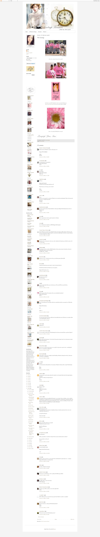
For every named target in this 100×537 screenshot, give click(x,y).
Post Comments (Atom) (45, 521)
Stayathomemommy (42, 207)
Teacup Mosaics (42, 345)
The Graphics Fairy (30, 226)
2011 (28, 384)
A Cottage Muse (30, 187)
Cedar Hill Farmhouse (29, 243)
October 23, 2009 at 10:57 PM (44, 243)
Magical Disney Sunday (31, 417)
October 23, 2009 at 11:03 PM (44, 253)
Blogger (54, 529)
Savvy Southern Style (30, 264)
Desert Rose (41, 256)
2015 (28, 378)
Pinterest (44, 31)
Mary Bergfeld (41, 353)
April (29, 445)
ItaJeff (40, 385)
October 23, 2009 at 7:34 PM (44, 203)
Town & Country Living (30, 215)
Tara (28, 51)
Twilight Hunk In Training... (31, 400)
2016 (28, 376)
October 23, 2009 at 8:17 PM (44, 219)
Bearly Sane (41, 502)
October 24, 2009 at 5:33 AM (44, 287)
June (29, 441)
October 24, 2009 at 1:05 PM (44, 350)
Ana (40, 361)
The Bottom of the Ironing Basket (30, 340)
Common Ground (30, 95)
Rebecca (40, 421)
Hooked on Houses (30, 245)
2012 (28, 383)
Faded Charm (29, 286)
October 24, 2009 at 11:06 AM (44, 333)
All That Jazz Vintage (32, 31)
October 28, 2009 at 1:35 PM (44, 507)
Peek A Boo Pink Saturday (31, 426)
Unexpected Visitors (30, 423)
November (30, 391)
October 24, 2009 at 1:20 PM (44, 358)
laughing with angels (29, 317)
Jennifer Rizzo (29, 218)
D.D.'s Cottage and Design (30, 325)
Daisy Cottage (29, 209)
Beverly (40, 263)
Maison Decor (29, 272)
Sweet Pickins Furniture (29, 239)
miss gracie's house (30, 201)
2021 (28, 374)
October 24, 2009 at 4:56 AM (44, 279)
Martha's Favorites (42, 472)
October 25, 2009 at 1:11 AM (44, 428)
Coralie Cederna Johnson (43, 330)
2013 (28, 381)
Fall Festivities (30, 421)
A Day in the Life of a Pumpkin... (31, 398)
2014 (28, 379)
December (30, 389)
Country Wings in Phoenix (43, 230)
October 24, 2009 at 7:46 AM (44, 312)
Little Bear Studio (30, 127)
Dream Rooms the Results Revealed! (31, 412)
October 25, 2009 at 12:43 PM (44, 453)
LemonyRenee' (41, 511)
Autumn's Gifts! (30, 415)
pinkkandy (41, 247)
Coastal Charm (30, 308)
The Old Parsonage (42, 432)
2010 (28, 386)
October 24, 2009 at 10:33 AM (44, 327)
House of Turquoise (30, 332)
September (30, 436)
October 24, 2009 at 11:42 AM (44, 342)
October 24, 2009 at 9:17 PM (44, 393)
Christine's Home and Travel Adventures (30, 119)
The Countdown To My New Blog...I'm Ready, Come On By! (31, 432)
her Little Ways (29, 103)
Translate (29, 60)
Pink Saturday (42, 141)
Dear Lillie (29, 236)
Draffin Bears (41, 179)
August (30, 438)
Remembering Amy (30, 403)
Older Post (72, 519)
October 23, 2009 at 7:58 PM (44, 212)
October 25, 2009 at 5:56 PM (44, 468)
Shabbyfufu (29, 149)
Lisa (40, 170)
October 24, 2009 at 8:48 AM (44, 320)
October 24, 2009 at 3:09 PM (44, 369)
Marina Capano (42, 445)
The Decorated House (29, 256)
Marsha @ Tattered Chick (43, 148)
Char (40, 457)
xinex (40, 216)
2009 (28, 388)
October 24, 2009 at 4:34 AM (44, 271)
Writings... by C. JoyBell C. (30, 111)
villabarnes (29, 248)
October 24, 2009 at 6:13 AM (44, 296)
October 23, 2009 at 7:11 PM (44, 175)
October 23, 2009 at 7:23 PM (44, 191)
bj (39, 283)
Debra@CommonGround (43, 487)
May (29, 443)
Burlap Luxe (29, 294)
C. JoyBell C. (41, 495)
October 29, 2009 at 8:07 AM (44, 514)
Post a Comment (41, 516)
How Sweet (47, 104)
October (30, 393)
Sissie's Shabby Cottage (30, 165)
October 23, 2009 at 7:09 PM (44, 166)
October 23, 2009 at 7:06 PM (44, 157)
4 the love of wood (30, 228)
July (29, 440)
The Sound (51, 104)
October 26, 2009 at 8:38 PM (44, 491)
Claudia (40, 337)
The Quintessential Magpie (44, 300)
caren (40, 223)
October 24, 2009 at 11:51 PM (44, 417)
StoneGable (29, 223)
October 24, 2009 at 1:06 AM (44, 259)
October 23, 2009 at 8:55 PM (44, 226)
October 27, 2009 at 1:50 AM (44, 498)
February (30, 448)
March (30, 446)
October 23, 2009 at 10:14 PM (44, 235)
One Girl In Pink (30, 142)
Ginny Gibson (41, 407)
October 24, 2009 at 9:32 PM (44, 403)
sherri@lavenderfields (43, 315)
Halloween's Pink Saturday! (31, 395)
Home (27, 31)
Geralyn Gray (41, 239)
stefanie (40, 323)
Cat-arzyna (29, 301)
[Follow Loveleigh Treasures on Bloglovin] (30, 64)
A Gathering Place (30, 134)
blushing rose (41, 479)
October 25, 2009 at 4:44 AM (44, 441)
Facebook (39, 31)
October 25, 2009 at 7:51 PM (44, 483)
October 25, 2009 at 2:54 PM (44, 461)
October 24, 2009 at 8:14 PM (44, 381)
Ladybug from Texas (30, 157)
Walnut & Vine (29, 179)
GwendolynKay (42, 160)
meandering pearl (42, 275)
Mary (40, 291)
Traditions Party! (31, 410)
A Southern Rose (30, 194)
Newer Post (39, 519)
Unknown (41, 373)
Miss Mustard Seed (30, 220)
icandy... (40, 195)
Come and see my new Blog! (31, 428)
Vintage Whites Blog (30, 279)
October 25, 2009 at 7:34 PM (44, 475)
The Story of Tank (31, 406)
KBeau (40, 465)
